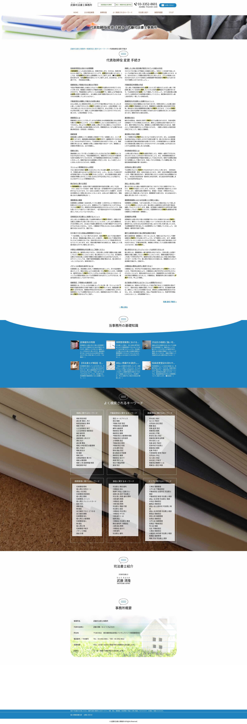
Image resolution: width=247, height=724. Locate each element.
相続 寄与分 (80, 450)
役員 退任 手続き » (170, 301)
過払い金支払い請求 (132, 183)
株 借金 (79, 523)
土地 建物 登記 (118, 448)
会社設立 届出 (154, 418)
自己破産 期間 (81, 513)
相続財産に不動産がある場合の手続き (84, 84)
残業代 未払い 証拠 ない (121, 491)
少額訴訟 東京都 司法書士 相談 (160, 533)
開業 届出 (152, 426)
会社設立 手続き (155, 460)
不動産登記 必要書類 (120, 426)
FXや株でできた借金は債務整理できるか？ (86, 233)
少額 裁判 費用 (118, 499)
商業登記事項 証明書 (156, 438)
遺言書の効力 (130, 117)
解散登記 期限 (154, 448)
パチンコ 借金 (81, 531)
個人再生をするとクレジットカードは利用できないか (144, 249)
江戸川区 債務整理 (156, 521)
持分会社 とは (154, 440)
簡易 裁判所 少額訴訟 (120, 523)
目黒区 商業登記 (155, 518)
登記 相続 (116, 421)
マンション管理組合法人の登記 (81, 167)
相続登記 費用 (118, 430)
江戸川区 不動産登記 (156, 489)
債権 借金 (79, 506)
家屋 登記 (116, 465)
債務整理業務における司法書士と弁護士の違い (142, 200)
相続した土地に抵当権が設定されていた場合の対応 (143, 68)
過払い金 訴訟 (81, 491)
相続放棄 (73, 134)
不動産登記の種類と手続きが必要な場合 (85, 101)
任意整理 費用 (81, 486)
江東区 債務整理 (155, 486)
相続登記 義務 (118, 455)
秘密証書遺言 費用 (83, 423)
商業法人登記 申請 (156, 465)
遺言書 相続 (80, 435)
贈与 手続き (80, 448)
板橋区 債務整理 (155, 536)
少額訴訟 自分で (119, 528)
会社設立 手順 (154, 433)
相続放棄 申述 (81, 465)
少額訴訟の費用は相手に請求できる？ (139, 266)
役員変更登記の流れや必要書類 (81, 68)
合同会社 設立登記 (156, 423)
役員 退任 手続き (155, 443)
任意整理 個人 (81, 521)
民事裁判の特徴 (130, 216)
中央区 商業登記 (155, 501)
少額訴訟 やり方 (119, 513)
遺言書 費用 (80, 443)
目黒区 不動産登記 (156, 523)
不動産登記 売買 (119, 445)
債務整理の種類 (76, 200)
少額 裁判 (116, 531)
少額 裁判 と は (118, 516)
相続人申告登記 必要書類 (85, 445)
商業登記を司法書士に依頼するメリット (139, 101)
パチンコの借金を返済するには (81, 266)
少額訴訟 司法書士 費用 (121, 521)
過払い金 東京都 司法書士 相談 (160, 511)
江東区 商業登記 (155, 531)
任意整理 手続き (82, 528)
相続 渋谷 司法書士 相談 (158, 538)
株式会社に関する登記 (78, 183)
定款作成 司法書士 (156, 445)
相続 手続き (80, 426)
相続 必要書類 (81, 460)
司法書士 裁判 (118, 533)
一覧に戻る (123, 307)
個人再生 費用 (81, 496)
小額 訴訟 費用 (118, 526)
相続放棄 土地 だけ (83, 438)
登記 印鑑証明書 (119, 463)
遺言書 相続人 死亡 (83, 421)
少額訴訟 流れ (118, 489)
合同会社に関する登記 (133, 167)
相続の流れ (74, 150)
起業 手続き (153, 450)
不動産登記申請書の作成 (134, 84)
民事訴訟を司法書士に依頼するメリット (85, 216)
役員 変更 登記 (154, 428)
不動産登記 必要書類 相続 (122, 435)
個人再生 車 (80, 526)
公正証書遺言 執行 (83, 428)
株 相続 (79, 453)
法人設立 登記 (154, 458)
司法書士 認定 (118, 508)
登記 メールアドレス (120, 418)
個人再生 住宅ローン (83, 489)
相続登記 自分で (119, 458)
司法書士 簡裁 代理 (120, 506)
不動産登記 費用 (119, 443)
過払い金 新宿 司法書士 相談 (159, 499)
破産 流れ (79, 504)
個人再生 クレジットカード (86, 501)
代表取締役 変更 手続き (157, 453)
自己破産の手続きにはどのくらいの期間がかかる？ (143, 282)
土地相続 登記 (118, 440)
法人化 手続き (154, 421)
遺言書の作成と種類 (132, 134)
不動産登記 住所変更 (120, 438)
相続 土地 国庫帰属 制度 (85, 463)
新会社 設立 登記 (155, 435)
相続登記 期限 (118, 433)
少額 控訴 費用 (118, 504)
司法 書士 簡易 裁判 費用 (122, 496)
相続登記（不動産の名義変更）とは (83, 282)
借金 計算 (79, 533)
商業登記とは (75, 117)
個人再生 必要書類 (83, 518)
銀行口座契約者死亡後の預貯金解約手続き (140, 233)
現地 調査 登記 (118, 450)
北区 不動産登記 (155, 528)
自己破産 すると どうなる (85, 511)
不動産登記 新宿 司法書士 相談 (160, 496)
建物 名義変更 (118, 428)
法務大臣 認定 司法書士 (121, 494)
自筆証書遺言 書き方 (83, 458)
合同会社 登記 (154, 455)
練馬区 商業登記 (155, 504)
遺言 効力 (79, 440)
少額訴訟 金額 (118, 501)
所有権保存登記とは (132, 150)
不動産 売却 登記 (119, 423)
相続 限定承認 (81, 418)
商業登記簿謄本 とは (156, 463)
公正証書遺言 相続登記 (84, 430)
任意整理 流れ (81, 516)
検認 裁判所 (80, 433)
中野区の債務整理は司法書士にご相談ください (87, 249)
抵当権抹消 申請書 (119, 453)
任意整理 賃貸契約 (83, 494)
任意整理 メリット (83, 499)
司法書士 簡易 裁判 (120, 486)
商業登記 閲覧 (154, 430)
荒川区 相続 (153, 526)
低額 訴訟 (116, 518)
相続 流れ (79, 455)
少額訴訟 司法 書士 (120, 511)
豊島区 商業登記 (155, 513)
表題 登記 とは (118, 460)
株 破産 (79, 508)
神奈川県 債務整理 (156, 516)
